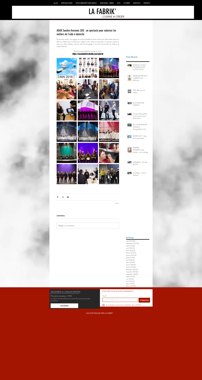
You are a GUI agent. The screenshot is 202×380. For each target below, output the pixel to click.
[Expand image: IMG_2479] (109, 174)
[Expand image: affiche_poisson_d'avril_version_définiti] (67, 68)
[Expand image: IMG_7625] (67, 110)
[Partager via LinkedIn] (68, 197)
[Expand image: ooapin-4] (88, 89)
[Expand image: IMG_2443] (109, 153)
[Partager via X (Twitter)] (63, 197)
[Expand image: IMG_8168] (67, 89)
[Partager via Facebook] (58, 197)
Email (104, 296)
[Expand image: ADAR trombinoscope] (88, 68)
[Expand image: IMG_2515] (88, 110)
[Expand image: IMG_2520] (67, 174)
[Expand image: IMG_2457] (88, 174)
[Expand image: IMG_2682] (109, 68)
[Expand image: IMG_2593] (67, 132)
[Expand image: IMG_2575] (109, 132)
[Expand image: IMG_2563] (67, 153)
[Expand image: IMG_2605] (109, 110)
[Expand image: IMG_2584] (88, 132)
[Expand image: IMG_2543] (88, 153)
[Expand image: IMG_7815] (109, 89)
